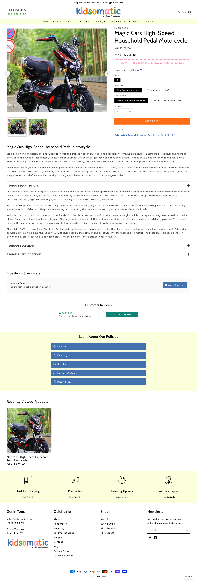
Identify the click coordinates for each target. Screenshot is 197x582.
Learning (99, 21)
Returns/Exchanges (65, 532)
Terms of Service (63, 555)
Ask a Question (176, 285)
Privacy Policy (61, 551)
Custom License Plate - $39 (166, 100)
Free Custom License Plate (131, 100)
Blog (56, 546)
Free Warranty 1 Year (128, 90)
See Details (28, 497)
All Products (107, 532)
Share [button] (120, 129)
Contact (58, 541)
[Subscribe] (187, 530)
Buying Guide (108, 523)
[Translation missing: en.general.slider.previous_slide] (7, 74)
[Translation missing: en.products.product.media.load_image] (17, 127)
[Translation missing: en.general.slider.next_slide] (107, 74)
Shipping (58, 537)
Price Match (60, 523)
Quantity (118, 106)
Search (105, 519)
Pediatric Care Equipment (124, 21)
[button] (179, 11)
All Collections (109, 528)
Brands (56, 21)
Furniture (148, 21)
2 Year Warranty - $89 (157, 90)
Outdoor (83, 21)
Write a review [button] (122, 314)
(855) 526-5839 (16, 13)
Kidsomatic (101, 577)
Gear (69, 21)
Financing (59, 528)
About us (59, 519)
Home (45, 21)
